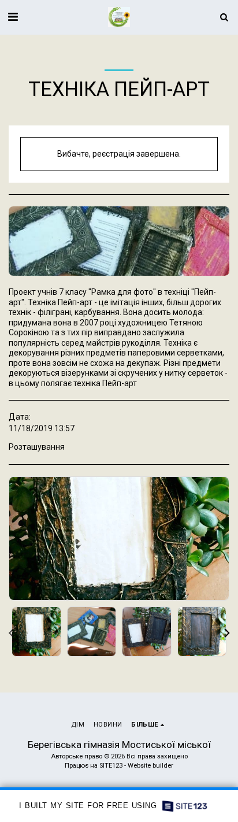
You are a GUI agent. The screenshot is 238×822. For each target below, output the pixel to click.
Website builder (150, 765)
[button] (13, 17)
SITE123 (110, 765)
